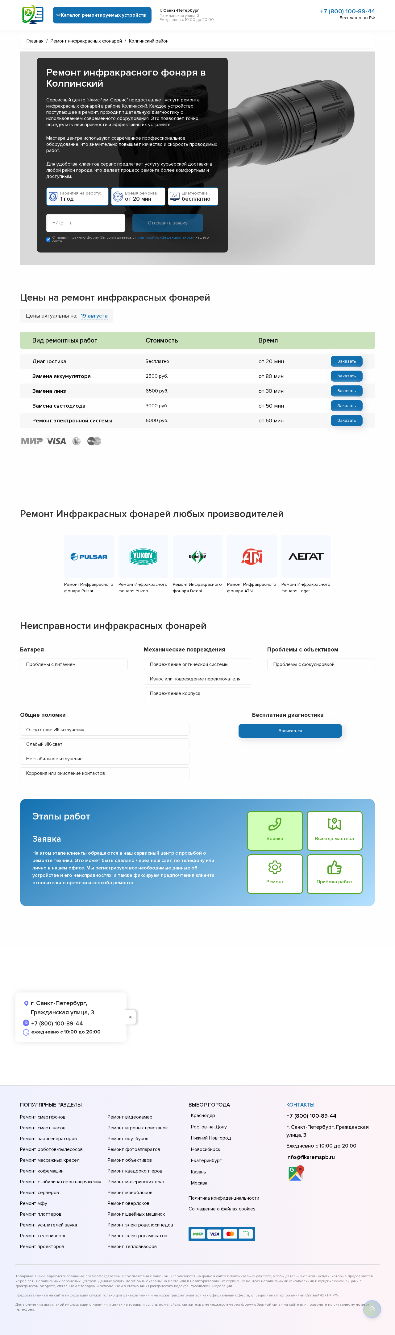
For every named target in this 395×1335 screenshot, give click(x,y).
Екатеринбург (206, 1160)
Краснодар (203, 1115)
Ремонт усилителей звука (48, 1225)
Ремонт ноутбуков (128, 1139)
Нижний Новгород (211, 1138)
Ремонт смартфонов (42, 1117)
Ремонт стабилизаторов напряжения (60, 1182)
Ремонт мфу (33, 1203)
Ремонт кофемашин (42, 1171)
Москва (199, 1183)
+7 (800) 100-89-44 (347, 11)
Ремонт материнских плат (136, 1182)
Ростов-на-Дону (209, 1127)
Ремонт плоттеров (40, 1214)
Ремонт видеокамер (130, 1117)
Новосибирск (205, 1149)
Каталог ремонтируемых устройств (103, 15)
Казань (198, 1172)
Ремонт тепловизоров (132, 1246)
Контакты (300, 1105)
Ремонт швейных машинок (136, 1214)
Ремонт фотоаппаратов (134, 1149)
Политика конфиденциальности (224, 1198)
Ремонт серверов (39, 1192)
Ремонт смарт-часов (42, 1128)
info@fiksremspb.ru (310, 1157)
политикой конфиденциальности (164, 237)
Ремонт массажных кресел (50, 1160)
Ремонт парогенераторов (48, 1139)
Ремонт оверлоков (128, 1203)
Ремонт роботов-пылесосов (51, 1149)
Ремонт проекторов (42, 1246)
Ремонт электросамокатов (137, 1236)
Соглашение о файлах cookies (222, 1209)
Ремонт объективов (130, 1160)
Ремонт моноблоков (130, 1192)
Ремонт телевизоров (43, 1236)
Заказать (346, 361)
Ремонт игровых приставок (138, 1128)
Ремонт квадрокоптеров (135, 1171)
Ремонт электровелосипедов (140, 1225)
